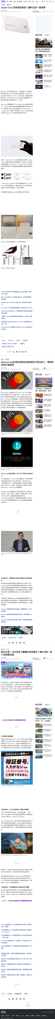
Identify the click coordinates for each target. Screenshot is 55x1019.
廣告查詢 (17, 1015)
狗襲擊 (11, 1)
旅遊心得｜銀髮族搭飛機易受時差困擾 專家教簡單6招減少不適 (16, 970)
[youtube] (48, 1012)
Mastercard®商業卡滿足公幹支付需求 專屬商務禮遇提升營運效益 (17, 621)
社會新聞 (7, 359)
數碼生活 (9, 4)
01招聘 (12, 1015)
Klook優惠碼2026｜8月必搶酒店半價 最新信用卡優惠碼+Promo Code (16, 931)
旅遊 (8, 649)
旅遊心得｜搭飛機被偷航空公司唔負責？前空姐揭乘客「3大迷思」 (16, 965)
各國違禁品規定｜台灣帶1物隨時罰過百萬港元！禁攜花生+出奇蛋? (16, 954)
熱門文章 (38, 35)
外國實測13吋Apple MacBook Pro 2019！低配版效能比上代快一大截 (16, 323)
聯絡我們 (33, 1015)
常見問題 (27, 1015)
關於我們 (7, 1015)
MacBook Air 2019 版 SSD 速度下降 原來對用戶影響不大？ (16, 303)
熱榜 (33, 1)
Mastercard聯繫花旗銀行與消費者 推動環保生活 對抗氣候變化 (16, 610)
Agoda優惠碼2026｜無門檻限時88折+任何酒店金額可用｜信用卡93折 (16, 936)
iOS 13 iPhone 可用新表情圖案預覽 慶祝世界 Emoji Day (16, 308)
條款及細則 (44, 1015)
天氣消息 (25, 1)
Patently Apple (10, 268)
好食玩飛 (3, 649)
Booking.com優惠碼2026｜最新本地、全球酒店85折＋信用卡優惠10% (16, 941)
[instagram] (45, 1012)
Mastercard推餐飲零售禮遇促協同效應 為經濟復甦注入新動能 (16, 615)
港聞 (7, 1)
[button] (47, 11)
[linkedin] (50, 1012)
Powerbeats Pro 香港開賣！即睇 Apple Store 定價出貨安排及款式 (16, 328)
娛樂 (15, 1)
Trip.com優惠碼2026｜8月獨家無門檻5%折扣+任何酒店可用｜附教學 (16, 925)
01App (22, 1015)
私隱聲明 (38, 1015)
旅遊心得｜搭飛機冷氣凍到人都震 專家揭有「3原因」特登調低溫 (16, 976)
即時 (30, 1)
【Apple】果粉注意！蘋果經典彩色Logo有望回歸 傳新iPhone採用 (16, 293)
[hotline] (17, 630)
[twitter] (53, 1012)
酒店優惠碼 (19, 1)
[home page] (3, 1)
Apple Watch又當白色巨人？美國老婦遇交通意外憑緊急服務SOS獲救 (16, 312)
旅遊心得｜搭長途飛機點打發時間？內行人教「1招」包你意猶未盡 (16, 960)
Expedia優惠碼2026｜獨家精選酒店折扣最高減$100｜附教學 (16, 947)
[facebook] (42, 1012)
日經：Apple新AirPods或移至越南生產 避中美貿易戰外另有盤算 (16, 298)
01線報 (2, 1015)
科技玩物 (3, 4)
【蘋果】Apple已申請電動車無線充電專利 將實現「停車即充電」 (16, 317)
